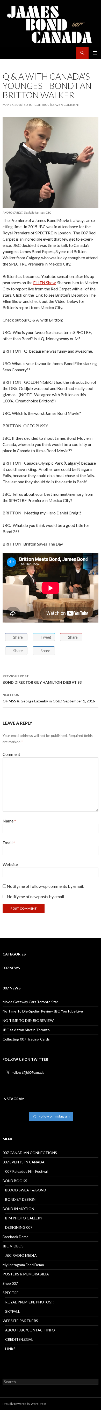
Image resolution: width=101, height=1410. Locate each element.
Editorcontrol (36, 105)
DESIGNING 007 (18, 1227)
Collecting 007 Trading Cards (26, 1039)
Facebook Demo (15, 1236)
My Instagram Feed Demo (23, 1264)
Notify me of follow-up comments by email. (45, 886)
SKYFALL (12, 1311)
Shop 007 (10, 1283)
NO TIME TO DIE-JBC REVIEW (28, 1020)
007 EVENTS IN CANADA (24, 1162)
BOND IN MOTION (18, 1208)
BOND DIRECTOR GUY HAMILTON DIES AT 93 (42, 679)
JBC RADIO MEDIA (21, 1255)
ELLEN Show (44, 282)
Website (10, 864)
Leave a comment (65, 105)
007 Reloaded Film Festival (26, 1171)
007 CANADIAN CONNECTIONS (30, 1152)
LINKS (10, 1348)
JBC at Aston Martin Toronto (26, 1030)
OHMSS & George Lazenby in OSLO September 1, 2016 (49, 698)
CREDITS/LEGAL (19, 1339)
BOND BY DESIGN (20, 1199)
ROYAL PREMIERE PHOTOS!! (29, 1302)
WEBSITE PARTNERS (20, 1320)
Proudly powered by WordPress (25, 1404)
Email (9, 842)
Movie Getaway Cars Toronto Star (30, 1002)
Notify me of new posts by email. (36, 896)
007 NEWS (11, 968)
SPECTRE (11, 1292)
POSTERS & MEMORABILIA (26, 1274)
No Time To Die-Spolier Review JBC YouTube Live (43, 1011)
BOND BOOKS (15, 1180)
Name (9, 820)
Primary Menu (95, 53)
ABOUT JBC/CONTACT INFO (30, 1330)
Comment (11, 754)
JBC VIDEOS (13, 1246)
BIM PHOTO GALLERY (23, 1218)
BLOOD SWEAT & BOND (25, 1190)
